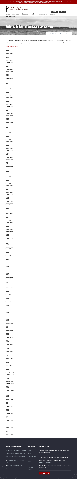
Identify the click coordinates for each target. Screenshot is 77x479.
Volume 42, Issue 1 (10, 106)
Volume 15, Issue (9, 330)
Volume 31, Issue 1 (10, 205)
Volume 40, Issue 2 (10, 122)
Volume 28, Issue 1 (10, 231)
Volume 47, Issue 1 (10, 62)
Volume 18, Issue (9, 309)
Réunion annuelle (25, 14)
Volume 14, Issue (9, 337)
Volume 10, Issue (9, 365)
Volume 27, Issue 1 (10, 240)
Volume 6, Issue (9, 399)
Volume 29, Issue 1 (10, 222)
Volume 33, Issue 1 (10, 185)
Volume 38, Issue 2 (10, 139)
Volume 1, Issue (9, 434)
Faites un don (62, 11)
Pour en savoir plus (44, 473)
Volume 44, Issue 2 (10, 87)
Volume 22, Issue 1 (10, 279)
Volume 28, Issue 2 (10, 229)
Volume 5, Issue (9, 406)
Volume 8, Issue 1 (10, 383)
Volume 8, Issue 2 (10, 381)
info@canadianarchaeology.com (14, 465)
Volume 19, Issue (9, 302)
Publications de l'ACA (42, 14)
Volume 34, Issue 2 (10, 175)
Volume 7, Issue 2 (10, 390)
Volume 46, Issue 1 (10, 71)
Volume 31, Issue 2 (10, 203)
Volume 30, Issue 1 (10, 213)
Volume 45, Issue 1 (10, 80)
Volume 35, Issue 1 (10, 168)
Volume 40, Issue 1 (10, 124)
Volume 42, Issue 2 (10, 104)
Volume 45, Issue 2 (10, 78)
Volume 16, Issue (9, 323)
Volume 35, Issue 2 (10, 166)
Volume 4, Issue (9, 413)
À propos (30, 453)
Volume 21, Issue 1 (10, 287)
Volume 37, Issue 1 (10, 150)
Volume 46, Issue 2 (10, 69)
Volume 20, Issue (9, 294)
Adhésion (33, 14)
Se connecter (54, 11)
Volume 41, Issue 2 (10, 113)
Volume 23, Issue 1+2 (11, 270)
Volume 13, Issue (9, 344)
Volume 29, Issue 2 (10, 220)
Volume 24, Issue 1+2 (11, 263)
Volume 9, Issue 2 (10, 372)
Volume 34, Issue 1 (10, 176)
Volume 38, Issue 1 (10, 141)
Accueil (8, 14)
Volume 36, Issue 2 (10, 157)
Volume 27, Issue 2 (10, 238)
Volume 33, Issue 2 (10, 183)
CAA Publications (53, 33)
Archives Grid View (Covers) (12, 46)
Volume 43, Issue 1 (10, 97)
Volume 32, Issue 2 (10, 192)
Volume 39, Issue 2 (10, 131)
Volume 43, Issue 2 (10, 96)
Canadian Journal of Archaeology (64, 33)
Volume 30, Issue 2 (10, 212)
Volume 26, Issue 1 (10, 249)
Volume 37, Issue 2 (10, 148)
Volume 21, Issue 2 (10, 286)
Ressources (52, 14)
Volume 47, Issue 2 (10, 60)
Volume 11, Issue (9, 358)
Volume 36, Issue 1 (10, 159)
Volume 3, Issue (9, 420)
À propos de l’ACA (15, 14)
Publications (31, 462)
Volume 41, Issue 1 (10, 115)
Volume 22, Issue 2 (10, 277)
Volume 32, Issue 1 (10, 194)
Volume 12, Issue (9, 351)
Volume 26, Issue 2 (10, 247)
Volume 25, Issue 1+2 (11, 256)
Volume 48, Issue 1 (10, 53)
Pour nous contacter (10, 16)
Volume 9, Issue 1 (10, 374)
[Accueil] (17, 9)
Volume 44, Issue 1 (10, 88)
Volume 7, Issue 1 (10, 392)
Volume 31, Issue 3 (10, 201)
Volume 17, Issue (9, 316)
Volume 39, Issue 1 (10, 132)
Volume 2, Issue (9, 427)
